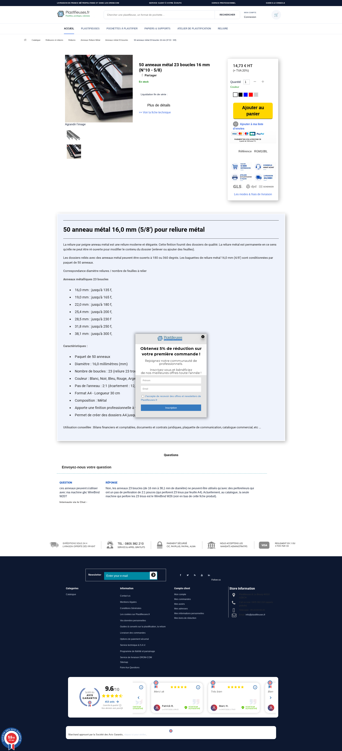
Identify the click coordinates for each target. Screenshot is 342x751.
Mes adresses (181, 608)
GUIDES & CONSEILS (275, 3)
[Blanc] (235, 95)
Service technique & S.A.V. (133, 645)
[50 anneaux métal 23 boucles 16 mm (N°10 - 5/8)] (101, 137)
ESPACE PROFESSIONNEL (224, 3)
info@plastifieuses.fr (255, 614)
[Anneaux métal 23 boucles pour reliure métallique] (101, 152)
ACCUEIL (69, 28)
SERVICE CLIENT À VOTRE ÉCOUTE (165, 3)
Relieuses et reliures (54, 40)
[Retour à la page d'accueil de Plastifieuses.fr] (78, 14)
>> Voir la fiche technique (155, 112)
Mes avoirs (179, 604)
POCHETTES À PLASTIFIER (122, 28)
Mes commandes (182, 599)
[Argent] (256, 95)
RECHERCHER (227, 15)
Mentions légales (128, 602)
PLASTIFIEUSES (90, 28)
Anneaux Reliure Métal (90, 40)
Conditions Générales (130, 608)
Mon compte (180, 594)
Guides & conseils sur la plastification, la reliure (143, 626)
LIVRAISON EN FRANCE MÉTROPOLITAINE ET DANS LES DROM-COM (88, 3)
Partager (150, 75)
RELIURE (223, 28)
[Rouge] (251, 95)
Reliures (72, 40)
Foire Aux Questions (129, 667)
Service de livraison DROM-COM (136, 657)
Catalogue (36, 40)
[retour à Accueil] (24, 40)
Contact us (125, 596)
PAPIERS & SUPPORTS (157, 28)
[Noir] (240, 95)
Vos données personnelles (133, 620)
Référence (245, 151)
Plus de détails (158, 105)
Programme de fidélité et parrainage (137, 651)
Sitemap (124, 662)
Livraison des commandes (133, 633)
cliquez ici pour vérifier (135, 734)
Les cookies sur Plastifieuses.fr (135, 614)
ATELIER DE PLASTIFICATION (194, 28)
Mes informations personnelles (189, 613)
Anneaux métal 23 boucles (116, 40)
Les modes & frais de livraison (253, 194)
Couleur (235, 86)
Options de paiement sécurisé (134, 639)
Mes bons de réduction (185, 618)
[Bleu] (246, 95)
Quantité (235, 81)
